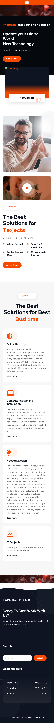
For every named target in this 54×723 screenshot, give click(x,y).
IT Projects (13, 542)
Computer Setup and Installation (20, 402)
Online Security (16, 344)
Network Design (17, 460)
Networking (27, 97)
